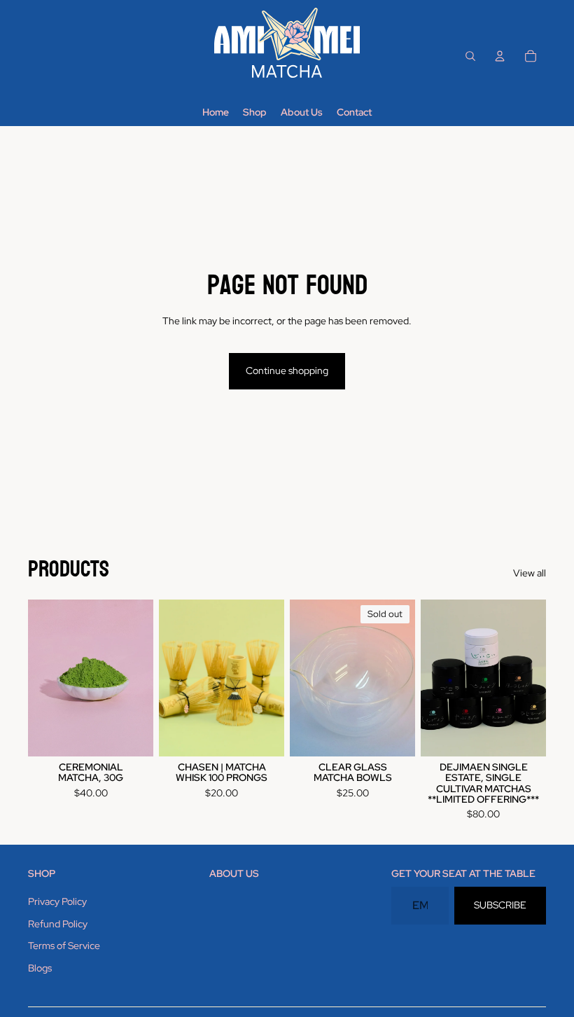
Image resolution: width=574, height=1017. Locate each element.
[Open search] (470, 56)
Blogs (40, 968)
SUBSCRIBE (500, 905)
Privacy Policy (57, 901)
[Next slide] (273, 677)
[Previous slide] (170, 677)
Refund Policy (58, 924)
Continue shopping (287, 370)
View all (529, 573)
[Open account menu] (499, 56)
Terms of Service (64, 945)
